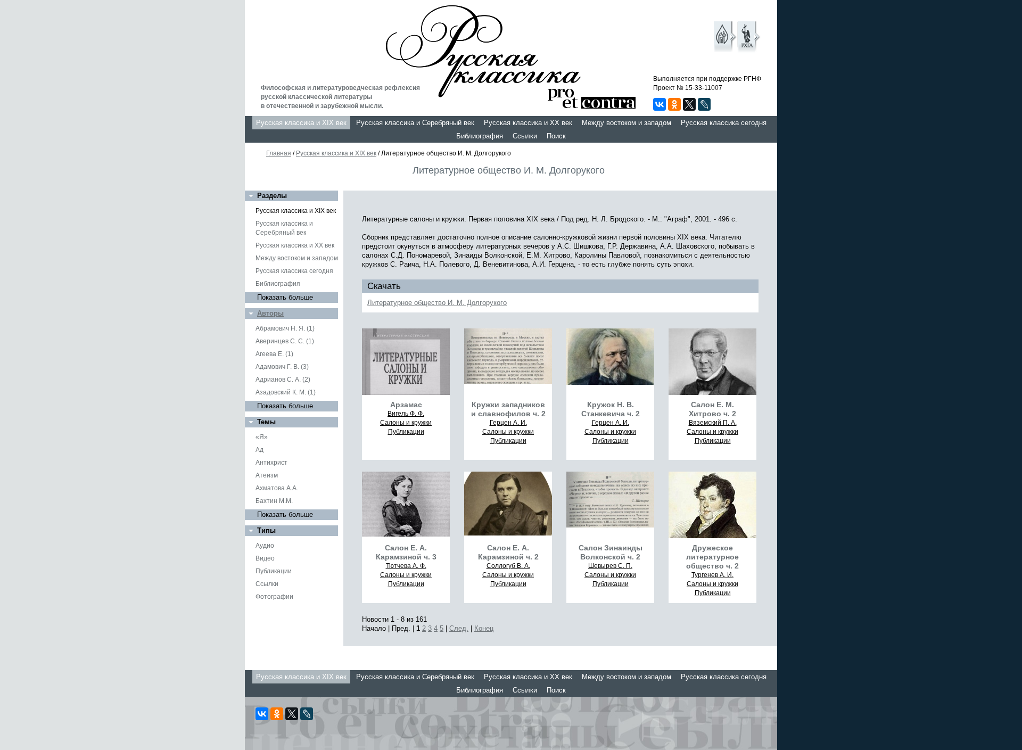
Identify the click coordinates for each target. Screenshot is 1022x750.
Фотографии (274, 596)
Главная (278, 153)
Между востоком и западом (626, 123)
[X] (689, 104)
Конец (483, 628)
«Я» (262, 437)
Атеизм (267, 475)
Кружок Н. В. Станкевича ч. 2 (610, 409)
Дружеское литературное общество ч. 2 (712, 556)
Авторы (270, 313)
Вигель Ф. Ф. (406, 413)
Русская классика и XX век (528, 123)
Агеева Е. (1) (274, 354)
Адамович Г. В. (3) (282, 366)
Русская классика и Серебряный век (415, 123)
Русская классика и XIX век (301, 123)
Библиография (479, 136)
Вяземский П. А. (713, 422)
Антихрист (271, 462)
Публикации (274, 571)
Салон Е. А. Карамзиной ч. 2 (508, 552)
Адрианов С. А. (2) (283, 379)
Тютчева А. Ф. (406, 566)
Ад (259, 450)
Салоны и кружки (406, 422)
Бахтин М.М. (274, 501)
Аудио (265, 545)
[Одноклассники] (674, 104)
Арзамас (406, 404)
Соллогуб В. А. (508, 566)
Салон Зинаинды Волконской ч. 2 (610, 552)
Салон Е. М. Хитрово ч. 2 (712, 409)
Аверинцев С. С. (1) (285, 341)
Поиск (556, 136)
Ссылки (525, 136)
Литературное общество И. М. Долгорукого (437, 303)
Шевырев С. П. (610, 566)
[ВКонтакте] (659, 104)
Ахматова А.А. (277, 488)
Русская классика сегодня (724, 123)
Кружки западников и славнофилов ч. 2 (508, 409)
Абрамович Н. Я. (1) (285, 328)
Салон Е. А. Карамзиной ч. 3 (406, 552)
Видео (265, 558)
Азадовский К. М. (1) (286, 392)
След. (458, 628)
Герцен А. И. (508, 422)
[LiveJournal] (704, 104)
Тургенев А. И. (712, 575)
